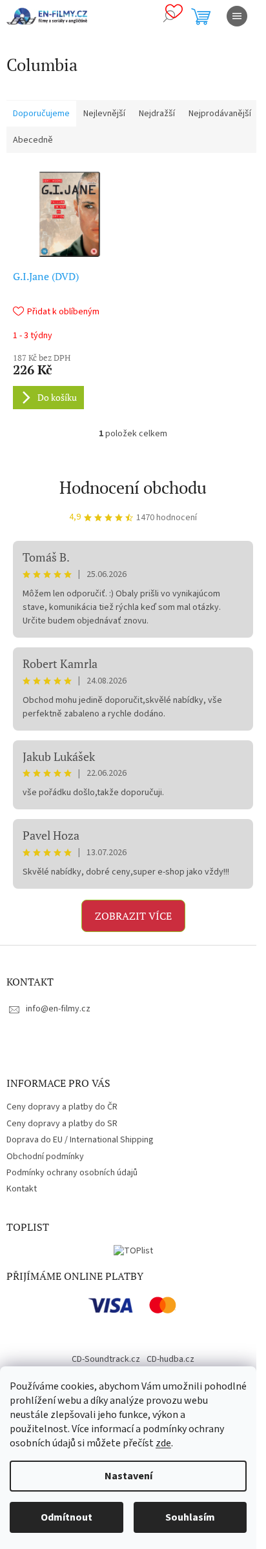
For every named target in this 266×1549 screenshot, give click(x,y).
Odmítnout (66, 1517)
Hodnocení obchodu (133, 487)
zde (163, 1443)
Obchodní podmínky (45, 1156)
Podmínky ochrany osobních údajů (72, 1172)
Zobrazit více (133, 916)
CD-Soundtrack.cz (106, 1359)
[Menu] (237, 16)
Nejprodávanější (220, 113)
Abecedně (33, 140)
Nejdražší (157, 113)
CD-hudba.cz (170, 1359)
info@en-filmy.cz (58, 1008)
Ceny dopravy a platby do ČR (62, 1106)
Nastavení (128, 1476)
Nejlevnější (104, 113)
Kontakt (21, 1188)
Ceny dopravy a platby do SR (62, 1123)
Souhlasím (190, 1517)
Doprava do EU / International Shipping (80, 1139)
